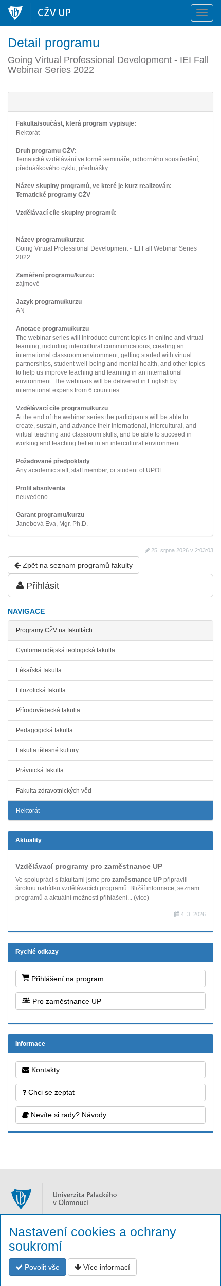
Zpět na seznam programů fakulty (77, 565)
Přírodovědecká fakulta (48, 710)
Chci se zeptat (50, 1092)
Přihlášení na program (66, 978)
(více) (141, 897)
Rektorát (28, 810)
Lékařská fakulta (39, 670)
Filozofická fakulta (41, 690)
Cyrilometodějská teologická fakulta (65, 650)
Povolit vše (41, 1267)
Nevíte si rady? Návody (67, 1115)
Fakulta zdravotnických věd (53, 790)
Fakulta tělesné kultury (47, 750)
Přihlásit (41, 585)
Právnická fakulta (40, 770)
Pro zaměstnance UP (65, 1001)
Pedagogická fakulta (44, 730)
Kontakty (44, 1070)
